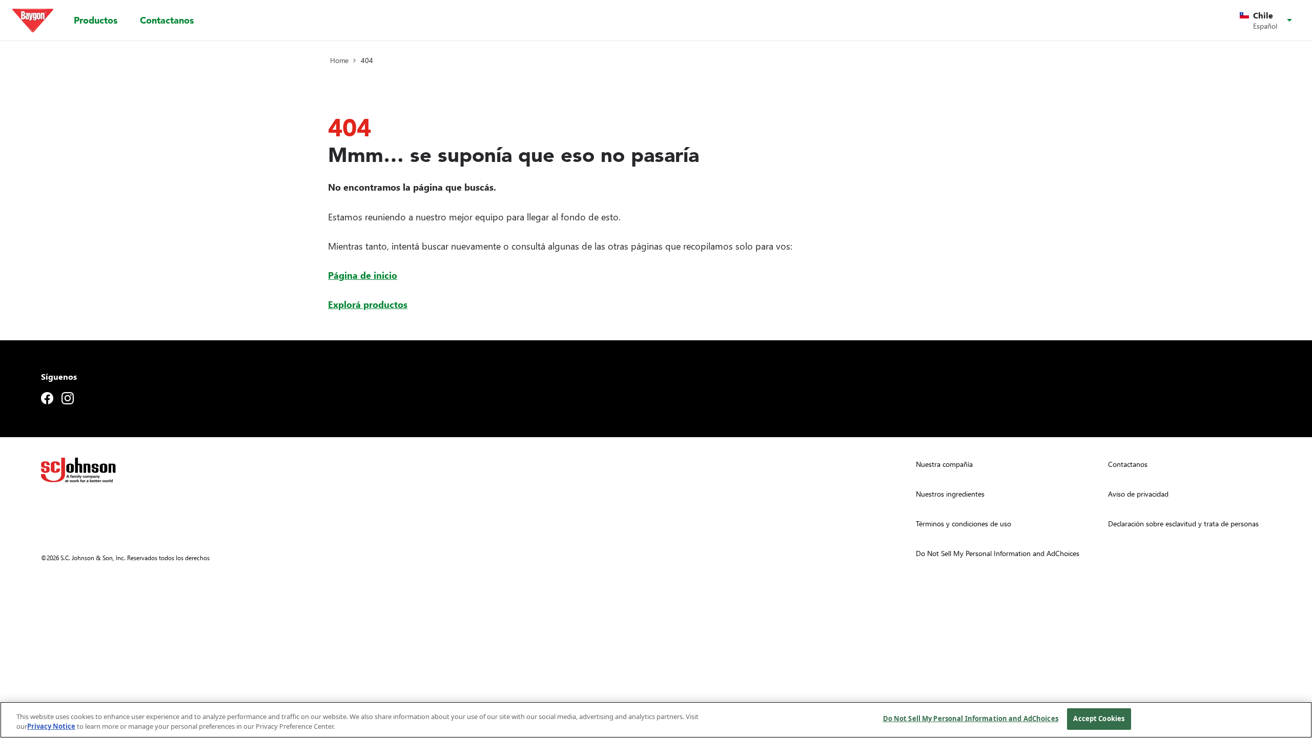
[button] (1268, 20)
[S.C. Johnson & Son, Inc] (78, 470)
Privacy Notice (51, 726)
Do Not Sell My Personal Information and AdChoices (970, 718)
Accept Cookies (1098, 718)
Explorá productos (367, 304)
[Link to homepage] (32, 20)
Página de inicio (362, 275)
